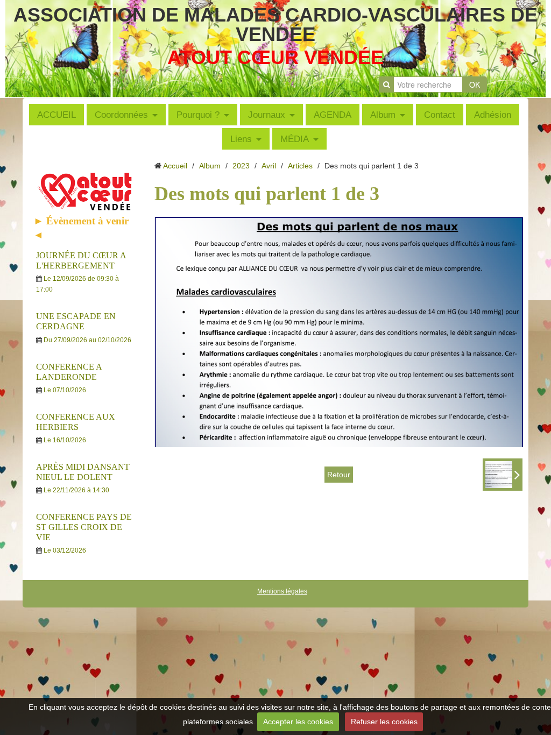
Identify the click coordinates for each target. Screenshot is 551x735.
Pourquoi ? (198, 114)
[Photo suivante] (502, 474)
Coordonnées (121, 114)
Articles (300, 165)
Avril (269, 165)
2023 (241, 165)
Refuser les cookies (384, 721)
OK (474, 84)
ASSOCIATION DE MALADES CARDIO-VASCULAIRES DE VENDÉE (275, 24)
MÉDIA (294, 138)
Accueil (175, 165)
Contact (439, 114)
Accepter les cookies (298, 721)
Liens (241, 138)
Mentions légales (282, 591)
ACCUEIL (56, 114)
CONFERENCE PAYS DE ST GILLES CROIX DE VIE (84, 527)
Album (382, 114)
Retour (338, 474)
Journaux (266, 114)
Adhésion (492, 114)
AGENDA (332, 114)
